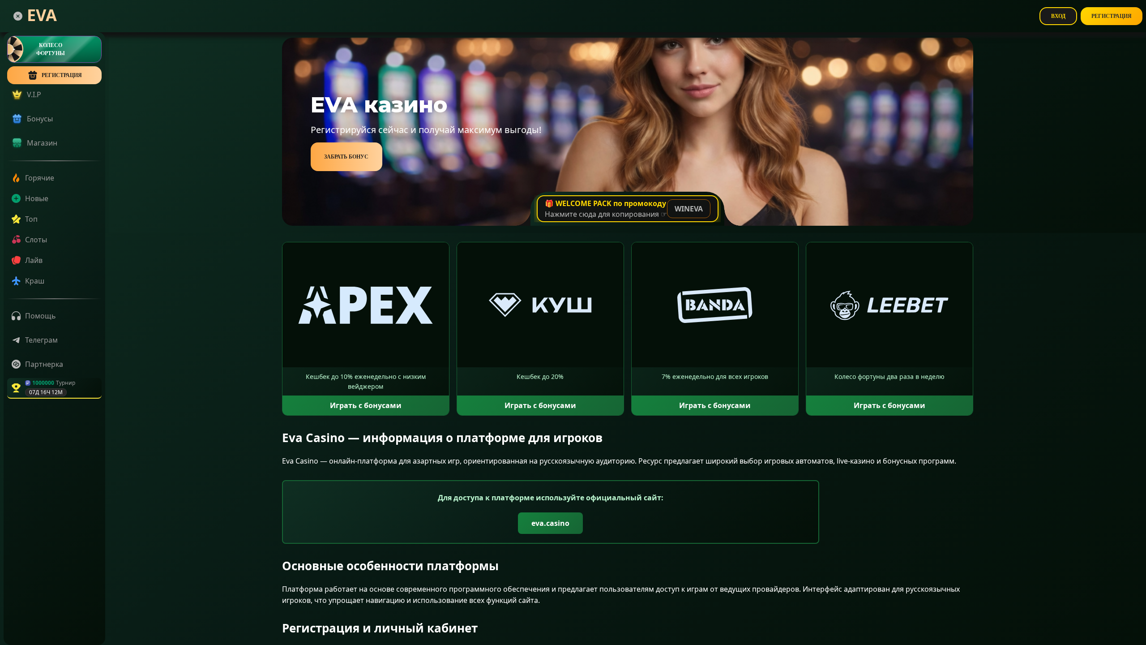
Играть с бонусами (366, 405)
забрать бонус (346, 157)
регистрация (62, 75)
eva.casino (550, 523)
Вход (1058, 16)
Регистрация (1111, 16)
